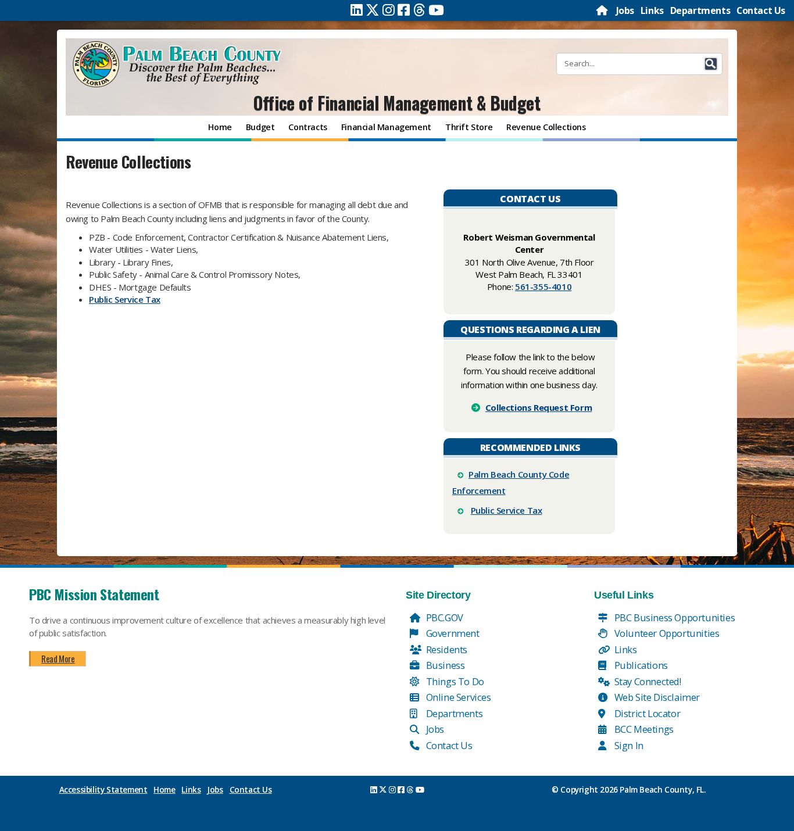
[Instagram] (388, 10)
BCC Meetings (643, 729)
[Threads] (419, 10)
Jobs (625, 10)
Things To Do (454, 681)
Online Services (457, 697)
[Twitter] (373, 10)
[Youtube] (436, 10)
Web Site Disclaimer (656, 697)
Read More (57, 658)
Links (652, 10)
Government (452, 633)
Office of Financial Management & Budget (396, 102)
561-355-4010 (543, 286)
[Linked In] (356, 10)
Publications (640, 665)
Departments (700, 10)
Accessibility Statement (103, 790)
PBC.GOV (443, 617)
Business (444, 665)
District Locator (646, 713)
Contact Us (760, 10)
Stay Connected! (646, 681)
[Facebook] (404, 10)
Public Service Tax (124, 299)
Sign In (627, 745)
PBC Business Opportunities (673, 617)
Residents (445, 649)
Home (164, 790)
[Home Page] (602, 10)
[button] (711, 64)
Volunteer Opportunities (665, 633)
